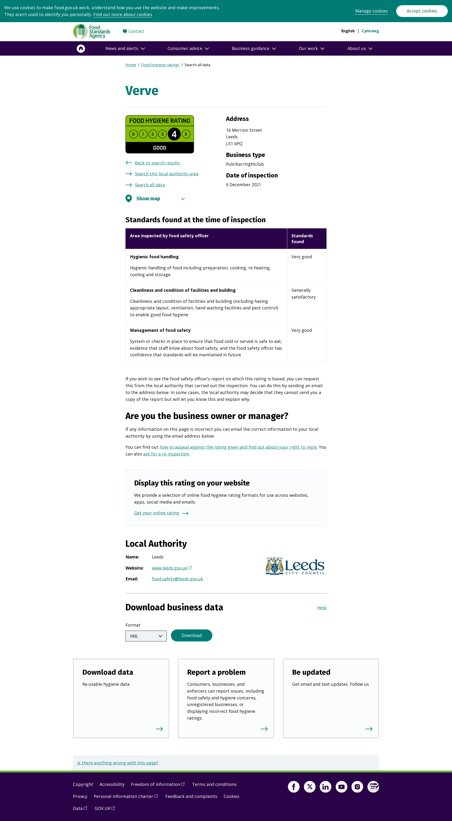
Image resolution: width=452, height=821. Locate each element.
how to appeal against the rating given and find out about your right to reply (238, 447)
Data (81, 810)
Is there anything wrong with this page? (117, 763)
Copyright (83, 784)
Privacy (80, 796)
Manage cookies (371, 11)
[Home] (81, 48)
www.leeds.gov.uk (171, 568)
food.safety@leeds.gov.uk (177, 579)
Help (322, 607)
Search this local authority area (166, 174)
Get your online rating (156, 513)
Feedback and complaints (191, 796)
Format (133, 625)
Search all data (150, 185)
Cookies (231, 796)
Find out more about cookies (122, 14)
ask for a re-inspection (166, 454)
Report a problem (216, 672)
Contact (136, 31)
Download (192, 635)
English (348, 30)
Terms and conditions (214, 784)
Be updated (311, 672)
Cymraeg (370, 30)
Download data (107, 672)
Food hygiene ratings (160, 64)
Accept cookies (422, 11)
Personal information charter (127, 798)
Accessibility (112, 784)
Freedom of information (159, 786)
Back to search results (157, 163)
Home (130, 64)
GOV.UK (106, 810)
